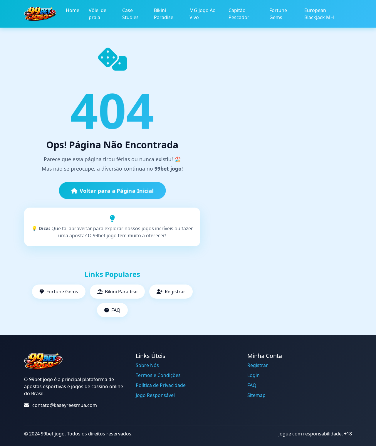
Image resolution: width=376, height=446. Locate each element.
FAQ (115, 310)
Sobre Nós (147, 365)
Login (253, 375)
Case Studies (130, 14)
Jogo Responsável (155, 395)
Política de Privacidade (161, 385)
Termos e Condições (158, 375)
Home (72, 10)
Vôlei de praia (97, 14)
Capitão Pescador (239, 14)
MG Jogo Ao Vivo (202, 14)
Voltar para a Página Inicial (116, 190)
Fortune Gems (278, 14)
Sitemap (256, 395)
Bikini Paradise (163, 14)
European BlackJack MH (319, 14)
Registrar (175, 291)
